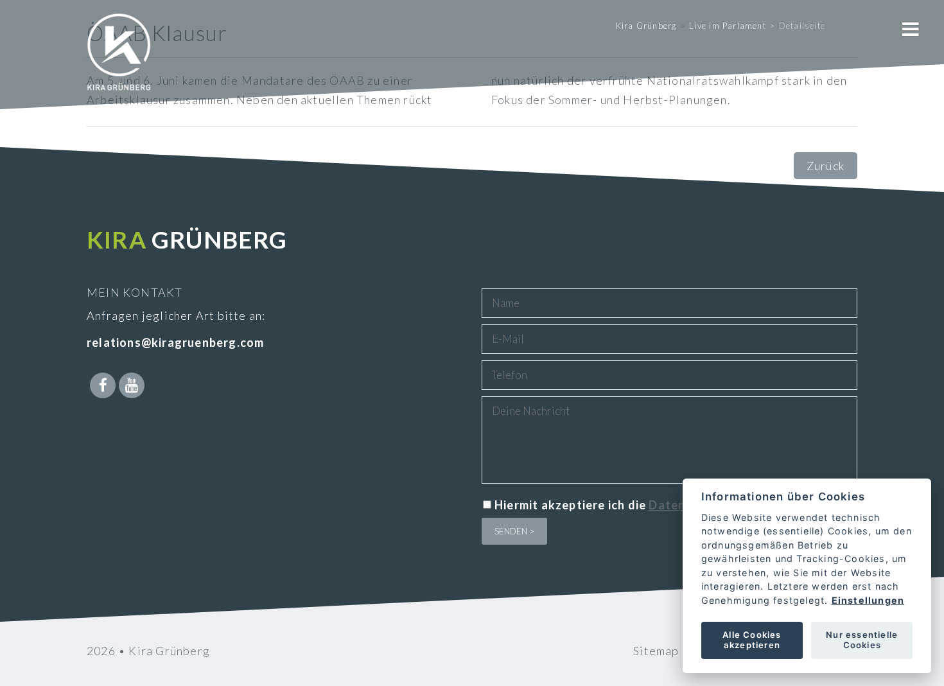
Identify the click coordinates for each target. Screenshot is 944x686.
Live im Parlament (727, 26)
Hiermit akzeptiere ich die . (656, 505)
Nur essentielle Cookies (862, 639)
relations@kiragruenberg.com (175, 342)
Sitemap (656, 651)
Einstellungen (867, 600)
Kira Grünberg (646, 26)
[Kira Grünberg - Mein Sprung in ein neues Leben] (119, 70)
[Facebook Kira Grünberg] (103, 385)
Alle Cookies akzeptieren (751, 639)
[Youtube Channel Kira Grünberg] (131, 385)
